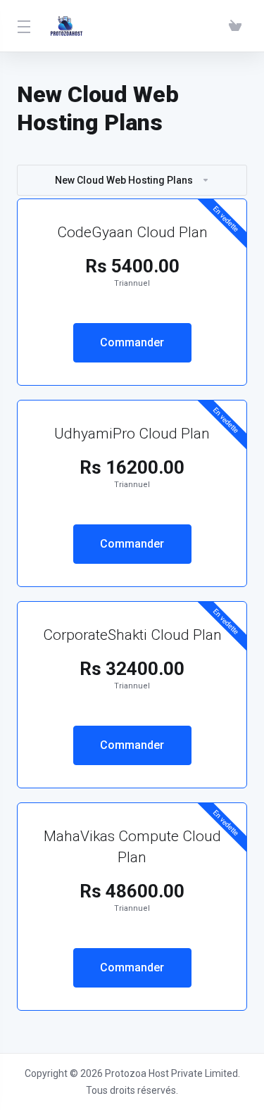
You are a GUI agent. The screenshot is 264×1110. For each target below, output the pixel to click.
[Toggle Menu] (22, 26)
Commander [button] (132, 342)
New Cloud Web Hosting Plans (124, 180)
